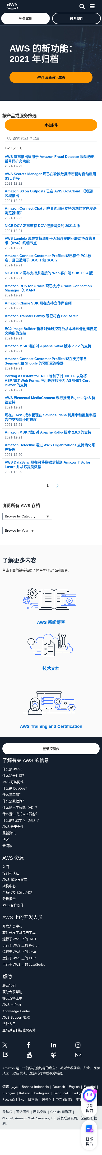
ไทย (21, 1099)
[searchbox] (51, 138)
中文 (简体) (64, 1099)
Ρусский (8, 1099)
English (74, 1087)
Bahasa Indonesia (35, 1087)
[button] (25, 18)
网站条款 (39, 1112)
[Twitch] (14, 1055)
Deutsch (59, 1087)
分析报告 (9, 899)
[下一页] (55, 486)
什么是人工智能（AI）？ (20, 807)
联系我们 (9, 985)
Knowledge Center (16, 1011)
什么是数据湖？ (14, 801)
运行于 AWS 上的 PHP (19, 958)
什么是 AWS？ (13, 769)
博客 (5, 839)
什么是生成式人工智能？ (20, 814)
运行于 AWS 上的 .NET (19, 939)
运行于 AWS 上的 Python (20, 945)
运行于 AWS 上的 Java (19, 952)
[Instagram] (87, 1046)
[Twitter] (14, 1046)
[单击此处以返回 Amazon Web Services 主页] (12, 6)
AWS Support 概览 (16, 1017)
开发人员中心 (12, 926)
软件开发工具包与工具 (19, 932)
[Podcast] (63, 1055)
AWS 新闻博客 (51, 622)
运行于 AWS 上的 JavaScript (23, 964)
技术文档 (51, 668)
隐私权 (7, 1112)
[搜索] (82, 5)
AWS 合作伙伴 (13, 905)
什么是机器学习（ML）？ (21, 820)
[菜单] (92, 5)
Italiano (24, 1093)
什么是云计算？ (14, 775)
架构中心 (9, 886)
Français (8, 1093)
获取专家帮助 (12, 992)
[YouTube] (39, 1055)
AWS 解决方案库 (14, 879)
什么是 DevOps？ (15, 788)
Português (41, 1093)
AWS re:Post (11, 1005)
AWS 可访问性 (13, 782)
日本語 (33, 1099)
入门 (5, 867)
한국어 (47, 1099)
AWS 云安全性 (13, 827)
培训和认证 (10, 873)
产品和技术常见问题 (17, 892)
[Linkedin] (63, 1046)
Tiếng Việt (60, 1093)
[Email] (87, 1055)
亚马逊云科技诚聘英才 (19, 1030)
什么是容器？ (12, 795)
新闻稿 (7, 846)
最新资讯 (9, 833)
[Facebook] (39, 1046)
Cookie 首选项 (61, 1112)
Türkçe (77, 1093)
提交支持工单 (12, 998)
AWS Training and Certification (51, 726)
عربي (14, 1087)
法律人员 (9, 1024)
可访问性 (22, 1112)
